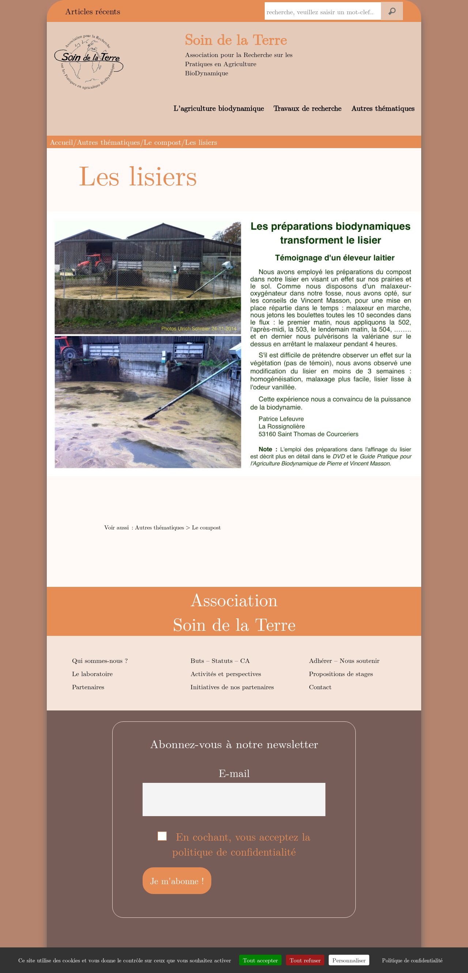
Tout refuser (305, 960)
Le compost (162, 141)
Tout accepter (260, 960)
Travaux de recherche (307, 107)
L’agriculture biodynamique (219, 107)
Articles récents (92, 11)
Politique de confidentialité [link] (412, 960)
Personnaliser (349, 960)
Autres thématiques (383, 107)
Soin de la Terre (236, 38)
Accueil (61, 141)
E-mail (234, 772)
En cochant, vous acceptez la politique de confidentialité (241, 844)
